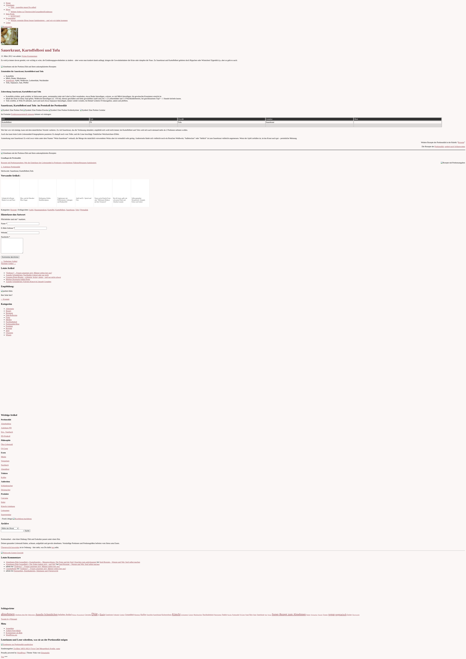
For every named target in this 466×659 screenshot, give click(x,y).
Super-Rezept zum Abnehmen (289, 614)
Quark (247, 615)
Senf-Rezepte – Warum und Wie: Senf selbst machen (120, 562)
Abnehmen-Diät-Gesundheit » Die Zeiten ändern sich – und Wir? (31, 564)
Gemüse (122, 615)
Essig (102, 614)
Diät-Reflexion (11, 315)
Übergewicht (355, 615)
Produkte (9, 326)
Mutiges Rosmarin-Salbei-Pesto (18, 279)
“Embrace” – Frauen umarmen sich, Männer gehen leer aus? (29, 273)
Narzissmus (217, 615)
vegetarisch (340, 614)
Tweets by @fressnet (9, 619)
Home (8, 3)
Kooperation (10, 18)
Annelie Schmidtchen (46, 614)
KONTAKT (15, 16)
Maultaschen (198, 615)
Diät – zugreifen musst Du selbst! (23, 7)
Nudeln (224, 615)
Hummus (137, 615)
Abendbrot (5, 469)
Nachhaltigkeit (11, 322)
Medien (9, 320)
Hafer (3, 502)
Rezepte (461, 142)
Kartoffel (50, 210)
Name (3, 224)
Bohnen (74, 615)
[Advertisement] (8, 374)
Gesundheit (129, 615)
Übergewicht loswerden (10, 547)
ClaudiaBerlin (11, 569)
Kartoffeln (150, 615)
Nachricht (5, 237)
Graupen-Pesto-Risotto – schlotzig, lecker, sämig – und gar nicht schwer (33, 277)
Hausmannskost (40, 210)
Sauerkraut (10, 80)
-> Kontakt (5, 299)
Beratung (9, 313)
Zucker (349, 615)
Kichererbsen (167, 615)
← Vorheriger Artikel (9, 261)
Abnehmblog (6, 424)
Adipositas (31, 615)
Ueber (8, 23)
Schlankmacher (7, 486)
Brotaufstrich (80, 615)
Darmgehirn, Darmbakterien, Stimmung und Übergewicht (36, 571)
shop (7, 331)
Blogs (8, 10)
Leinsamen (5, 510)
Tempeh (320, 615)
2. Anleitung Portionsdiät (10, 167)
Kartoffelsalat (157, 615)
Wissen (8, 335)
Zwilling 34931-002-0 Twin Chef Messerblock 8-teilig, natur (36, 649)
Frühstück (116, 615)
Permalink (84, 210)
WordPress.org (11, 635)
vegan (331, 614)
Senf (266, 615)
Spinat (269, 615)
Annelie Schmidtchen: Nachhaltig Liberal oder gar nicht (27, 275)
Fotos (8, 317)
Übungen (9, 333)
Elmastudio (45, 653)
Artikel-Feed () (13, 631)
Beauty (8, 311)
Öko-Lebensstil (7, 444)
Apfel (31, 210)
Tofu (77, 210)
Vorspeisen (5, 461)
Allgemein (10, 309)
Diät (95, 614)
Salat (254, 615)
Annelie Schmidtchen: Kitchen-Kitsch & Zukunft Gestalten (28, 282)
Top (2, 657)
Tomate (325, 615)
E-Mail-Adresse (7, 228)
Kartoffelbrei (60, 210)
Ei (98, 615)
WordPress (21, 653)
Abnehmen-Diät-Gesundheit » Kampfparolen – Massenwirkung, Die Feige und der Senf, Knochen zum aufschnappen (51, 562)
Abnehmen (10, 5)
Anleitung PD (6, 428)
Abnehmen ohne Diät (21, 615)
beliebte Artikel (65, 614)
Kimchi (176, 614)
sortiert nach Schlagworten (455, 147)
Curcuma (4, 498)
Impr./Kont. (10, 14)
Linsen (191, 615)
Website (4, 233)
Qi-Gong (4, 449)
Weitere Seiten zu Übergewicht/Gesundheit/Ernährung (31, 12)
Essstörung (109, 615)
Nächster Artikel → (8, 264)
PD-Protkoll (5, 436)
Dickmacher (5, 490)
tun (53, 547)
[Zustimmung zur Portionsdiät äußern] (17, 644)
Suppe (308, 615)
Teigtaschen (314, 615)
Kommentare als (14, 633)
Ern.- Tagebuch (7, 432)
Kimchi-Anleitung (8, 506)
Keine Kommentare (29, 56)
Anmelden (10, 628)
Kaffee (3, 477)
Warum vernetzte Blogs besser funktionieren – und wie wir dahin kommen (39, 20)
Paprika (229, 615)
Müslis (3, 457)
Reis (251, 615)
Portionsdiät (439, 147)
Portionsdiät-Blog (12, 324)
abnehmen (8, 614)
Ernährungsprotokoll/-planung (22, 114)
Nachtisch (5, 465)
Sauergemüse (6, 515)
